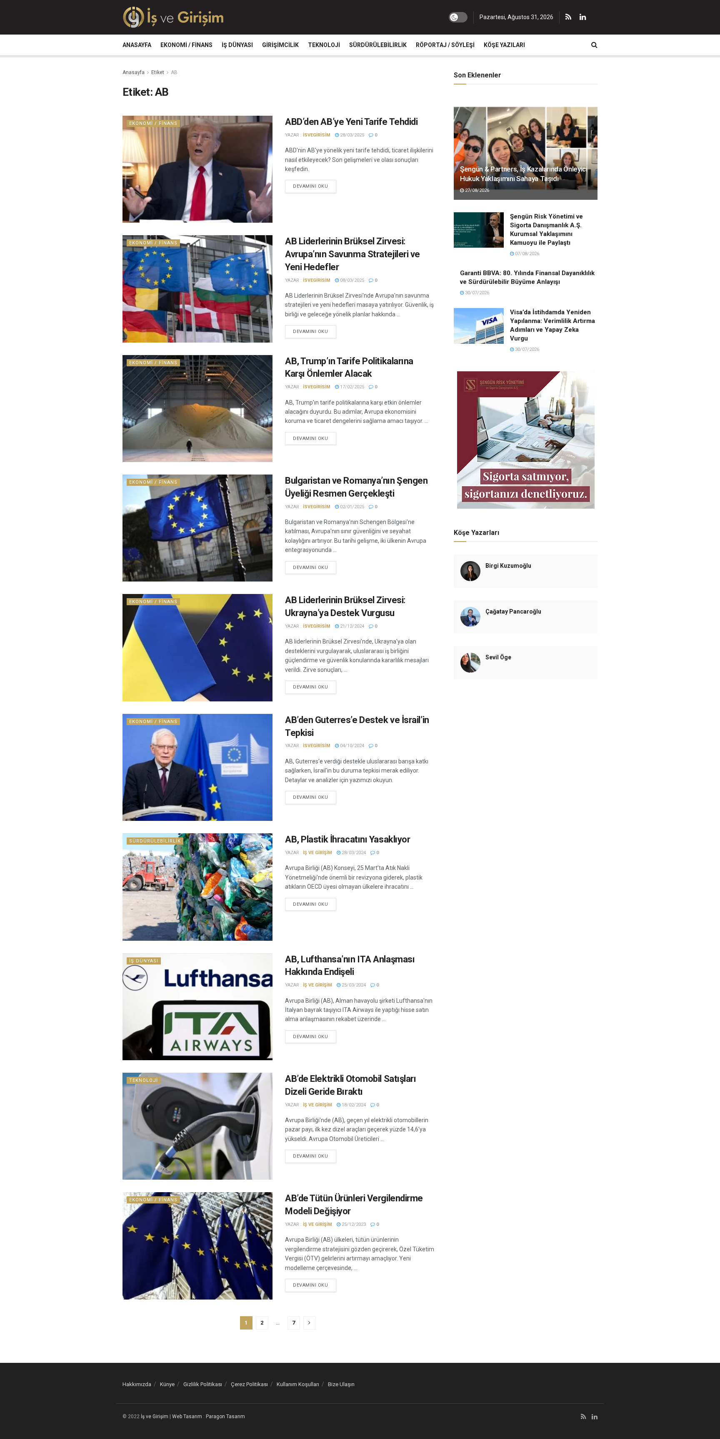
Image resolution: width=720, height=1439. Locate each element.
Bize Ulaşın (341, 1384)
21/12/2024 (351, 626)
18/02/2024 (353, 1105)
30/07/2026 (476, 293)
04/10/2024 (351, 745)
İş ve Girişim (317, 852)
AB (174, 72)
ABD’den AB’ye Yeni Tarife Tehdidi (351, 122)
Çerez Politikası (249, 1384)
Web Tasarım (187, 1416)
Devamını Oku (310, 186)
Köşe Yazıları (504, 45)
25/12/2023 (353, 1224)
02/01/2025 (351, 506)
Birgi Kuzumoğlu (508, 565)
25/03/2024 (353, 985)
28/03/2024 (353, 852)
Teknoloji (324, 45)
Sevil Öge (498, 657)
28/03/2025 (351, 135)
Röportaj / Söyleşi (445, 45)
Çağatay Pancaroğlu (513, 611)
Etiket (157, 72)
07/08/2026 (526, 253)
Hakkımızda (136, 1384)
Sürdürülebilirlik (378, 45)
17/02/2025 (351, 387)
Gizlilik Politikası (202, 1384)
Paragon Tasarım (225, 1416)
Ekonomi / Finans (186, 45)
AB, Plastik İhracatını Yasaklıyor (347, 839)
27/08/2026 (476, 190)
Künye (167, 1384)
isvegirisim (316, 135)
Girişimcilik (280, 45)
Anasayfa (136, 45)
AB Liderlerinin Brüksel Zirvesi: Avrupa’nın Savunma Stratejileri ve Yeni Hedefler (352, 254)
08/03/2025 (351, 280)
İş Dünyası (237, 45)
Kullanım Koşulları (298, 1384)
